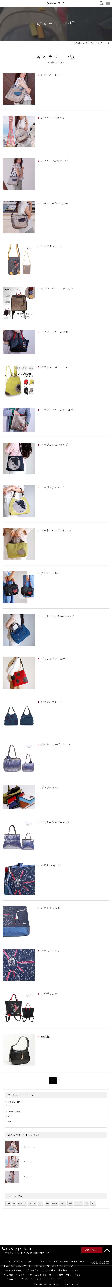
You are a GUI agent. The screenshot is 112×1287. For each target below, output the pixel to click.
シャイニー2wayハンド (55, 160)
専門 (47, 1203)
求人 (40, 1203)
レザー (62, 1203)
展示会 (54, 1203)
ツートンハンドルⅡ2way (56, 530)
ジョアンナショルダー (54, 659)
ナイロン (78, 1203)
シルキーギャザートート (56, 744)
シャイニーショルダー (54, 203)
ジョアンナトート (52, 701)
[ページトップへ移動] (107, 1250)
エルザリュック (50, 993)
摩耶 (9, 1116)
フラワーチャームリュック (57, 289)
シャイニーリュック (53, 117)
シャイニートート (52, 75)
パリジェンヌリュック (54, 367)
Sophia (45, 1036)
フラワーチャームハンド (56, 332)
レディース (22, 1203)
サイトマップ (53, 1279)
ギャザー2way (49, 787)
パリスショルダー (52, 908)
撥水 (86, 1203)
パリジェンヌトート (53, 487)
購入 (93, 1203)
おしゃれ (32, 1203)
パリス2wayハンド (52, 865)
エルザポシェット (52, 246)
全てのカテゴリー (15, 1101)
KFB (9, 1106)
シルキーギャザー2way (55, 822)
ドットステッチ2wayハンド (57, 616)
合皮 (70, 1203)
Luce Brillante (14, 1111)
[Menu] (108, 3)
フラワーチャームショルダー (58, 410)
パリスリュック (50, 951)
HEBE (10, 1121)
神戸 (8, 1203)
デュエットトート (52, 573)
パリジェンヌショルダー (56, 444)
